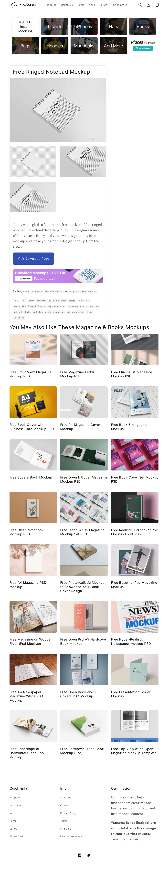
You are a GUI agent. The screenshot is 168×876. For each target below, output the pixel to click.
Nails (12, 813)
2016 (24, 300)
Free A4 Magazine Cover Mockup (80, 427)
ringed (89, 312)
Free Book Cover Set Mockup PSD (134, 479)
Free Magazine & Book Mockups (80, 291)
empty (80, 300)
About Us (65, 797)
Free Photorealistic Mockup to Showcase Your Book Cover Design (82, 587)
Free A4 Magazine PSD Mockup (28, 585)
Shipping (65, 828)
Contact (65, 805)
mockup (84, 306)
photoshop (37, 312)
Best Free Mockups (54, 291)
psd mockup (78, 312)
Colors (13, 828)
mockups (94, 306)
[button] (140, 5)
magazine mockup (56, 306)
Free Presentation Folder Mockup (131, 694)
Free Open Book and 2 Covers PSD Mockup (78, 694)
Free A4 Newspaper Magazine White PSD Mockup (26, 696)
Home (13, 820)
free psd (32, 306)
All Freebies (37, 291)
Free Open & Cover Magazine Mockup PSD (83, 479)
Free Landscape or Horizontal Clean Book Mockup (28, 753)
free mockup (20, 306)
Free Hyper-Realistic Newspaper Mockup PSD (131, 641)
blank (31, 300)
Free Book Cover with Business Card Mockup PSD (32, 427)
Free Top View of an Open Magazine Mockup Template (134, 751)
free (88, 300)
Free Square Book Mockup (31, 477)
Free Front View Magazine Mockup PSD (31, 374)
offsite (27, 312)
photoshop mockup (54, 312)
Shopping (15, 797)
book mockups (44, 300)
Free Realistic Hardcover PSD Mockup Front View (134, 532)
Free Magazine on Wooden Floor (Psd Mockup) (31, 641)
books (56, 300)
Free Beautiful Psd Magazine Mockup (134, 585)
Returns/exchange (71, 836)
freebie (41, 306)
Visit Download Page (33, 258)
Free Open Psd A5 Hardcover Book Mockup (83, 641)
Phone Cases (17, 836)
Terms (63, 820)
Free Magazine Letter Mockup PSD (77, 374)
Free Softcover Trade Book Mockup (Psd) (82, 751)
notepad (18, 312)
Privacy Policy (68, 813)
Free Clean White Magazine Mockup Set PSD (82, 532)
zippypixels (19, 317)
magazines (72, 306)
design (72, 300)
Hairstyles (15, 805)
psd (68, 312)
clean (63, 300)
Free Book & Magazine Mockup (129, 427)
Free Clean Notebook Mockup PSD (27, 532)
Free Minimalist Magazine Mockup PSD (131, 374)
